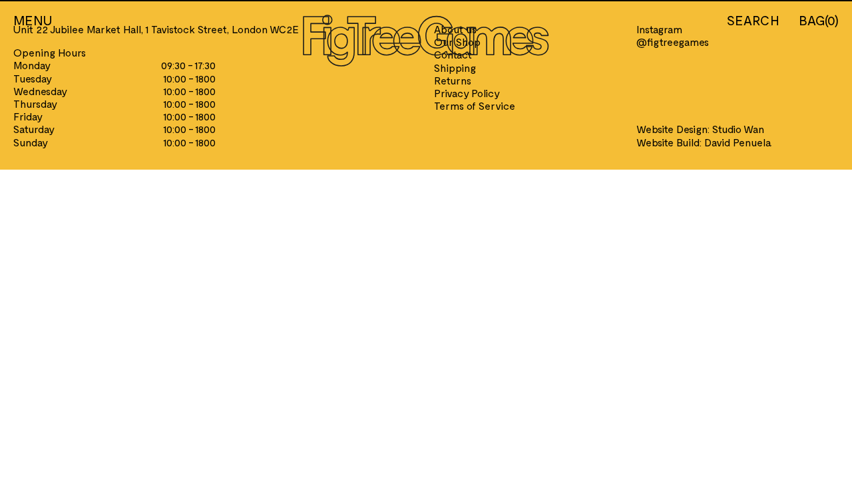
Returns (452, 80)
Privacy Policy (467, 92)
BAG (819, 20)
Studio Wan (738, 128)
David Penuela (737, 142)
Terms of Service (474, 105)
